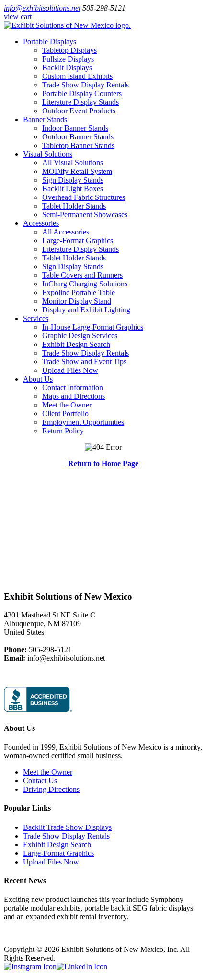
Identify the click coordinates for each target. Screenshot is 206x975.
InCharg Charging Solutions (84, 284)
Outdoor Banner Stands (78, 137)
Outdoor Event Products (78, 111)
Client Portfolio (65, 413)
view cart (18, 16)
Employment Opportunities (83, 422)
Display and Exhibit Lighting (86, 310)
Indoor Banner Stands (75, 128)
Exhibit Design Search (76, 344)
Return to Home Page (103, 463)
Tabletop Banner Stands (78, 145)
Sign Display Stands (72, 180)
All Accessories (65, 232)
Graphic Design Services (79, 336)
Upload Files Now (70, 370)
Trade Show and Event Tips (84, 362)
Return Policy (63, 431)
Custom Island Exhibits (77, 76)
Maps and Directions (73, 396)
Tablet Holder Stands (74, 206)
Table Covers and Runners (82, 275)
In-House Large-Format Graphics (92, 327)
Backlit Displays (67, 67)
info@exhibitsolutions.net (42, 8)
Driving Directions (51, 789)
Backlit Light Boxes (72, 189)
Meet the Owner (67, 405)
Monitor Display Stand (76, 301)
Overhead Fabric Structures (83, 197)
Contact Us (40, 781)
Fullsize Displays (68, 59)
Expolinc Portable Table (78, 292)
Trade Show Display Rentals (85, 85)
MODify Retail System (77, 171)
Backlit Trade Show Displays (67, 827)
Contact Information (72, 387)
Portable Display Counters (82, 93)
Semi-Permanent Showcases (84, 214)
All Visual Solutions (72, 163)
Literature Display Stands (80, 102)
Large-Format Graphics (77, 240)
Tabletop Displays (69, 50)
